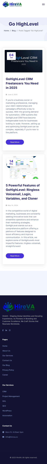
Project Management (11, 396)
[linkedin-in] (6, 330)
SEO (4, 406)
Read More (14, 142)
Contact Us (7, 360)
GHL (4, 401)
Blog (14, 30)
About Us (6, 351)
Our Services (7, 355)
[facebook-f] (2, 330)
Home (6, 30)
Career (5, 375)
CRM (4, 391)
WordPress (7, 411)
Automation (7, 415)
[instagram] (9, 330)
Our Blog (6, 365)
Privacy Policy (8, 370)
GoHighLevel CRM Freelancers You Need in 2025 (22, 83)
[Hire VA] (12, 4)
